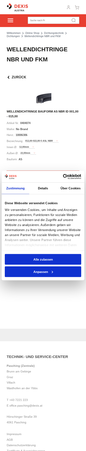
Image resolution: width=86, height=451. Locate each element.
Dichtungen (13, 36)
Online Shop (32, 33)
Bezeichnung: (15, 141)
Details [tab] (43, 188)
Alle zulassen (43, 259)
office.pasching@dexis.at (25, 405)
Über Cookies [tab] (71, 188)
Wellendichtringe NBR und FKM (42, 36)
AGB (10, 439)
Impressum (14, 434)
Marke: (11, 129)
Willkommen (14, 33)
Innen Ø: (12, 147)
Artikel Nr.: (13, 123)
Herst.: (11, 135)
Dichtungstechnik (54, 33)
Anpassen (40, 271)
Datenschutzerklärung (21, 445)
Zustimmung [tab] (15, 188)
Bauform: (12, 159)
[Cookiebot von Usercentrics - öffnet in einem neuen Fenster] (63, 176)
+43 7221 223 (18, 400)
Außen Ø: (12, 153)
